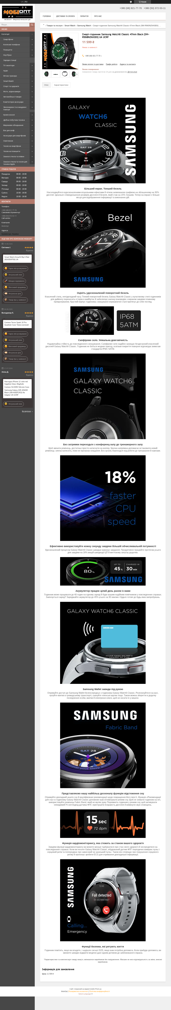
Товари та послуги (54, 25)
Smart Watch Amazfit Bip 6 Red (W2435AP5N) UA (16, 258)
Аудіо (5, 70)
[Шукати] (32, 25)
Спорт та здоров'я (11, 86)
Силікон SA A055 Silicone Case (16, 387)
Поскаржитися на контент (78, 991)
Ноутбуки (7, 55)
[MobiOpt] (17, 12)
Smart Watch (8, 81)
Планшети (7, 50)
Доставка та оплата (65, 16)
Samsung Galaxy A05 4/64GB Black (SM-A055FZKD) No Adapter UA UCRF (16, 392)
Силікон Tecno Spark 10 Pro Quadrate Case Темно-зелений (16, 323)
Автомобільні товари (12, 96)
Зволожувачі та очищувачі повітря (14, 108)
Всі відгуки (26, 411)
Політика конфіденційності (99, 991)
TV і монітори (8, 65)
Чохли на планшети (11, 151)
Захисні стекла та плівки (13, 156)
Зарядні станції (9, 60)
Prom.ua (98, 989)
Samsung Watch (84, 25)
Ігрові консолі (9, 115)
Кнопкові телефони (11, 44)
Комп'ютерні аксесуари (13, 102)
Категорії (5, 34)
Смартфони (8, 39)
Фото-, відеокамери (11, 91)
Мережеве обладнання (13, 125)
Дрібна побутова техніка (14, 120)
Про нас (98, 16)
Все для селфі (8, 130)
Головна (47, 16)
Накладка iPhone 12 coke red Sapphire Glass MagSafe (16, 383)
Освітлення (8, 141)
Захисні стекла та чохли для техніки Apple (15, 162)
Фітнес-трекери (10, 76)
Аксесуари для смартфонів (14, 135)
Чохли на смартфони (12, 146)
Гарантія (84, 16)
